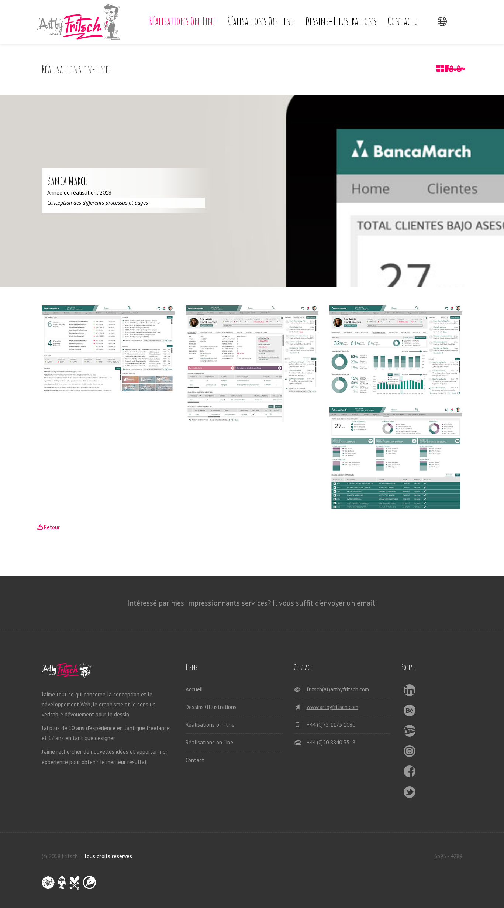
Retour (52, 527)
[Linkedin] (409, 692)
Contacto (402, 21)
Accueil (194, 689)
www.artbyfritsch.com (332, 706)
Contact (195, 760)
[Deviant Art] (409, 732)
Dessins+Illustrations (340, 21)
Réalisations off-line (260, 21)
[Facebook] (409, 773)
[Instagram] (409, 753)
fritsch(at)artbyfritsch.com (338, 689)
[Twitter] (409, 794)
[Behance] (409, 712)
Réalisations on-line (182, 21)
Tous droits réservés (108, 856)
